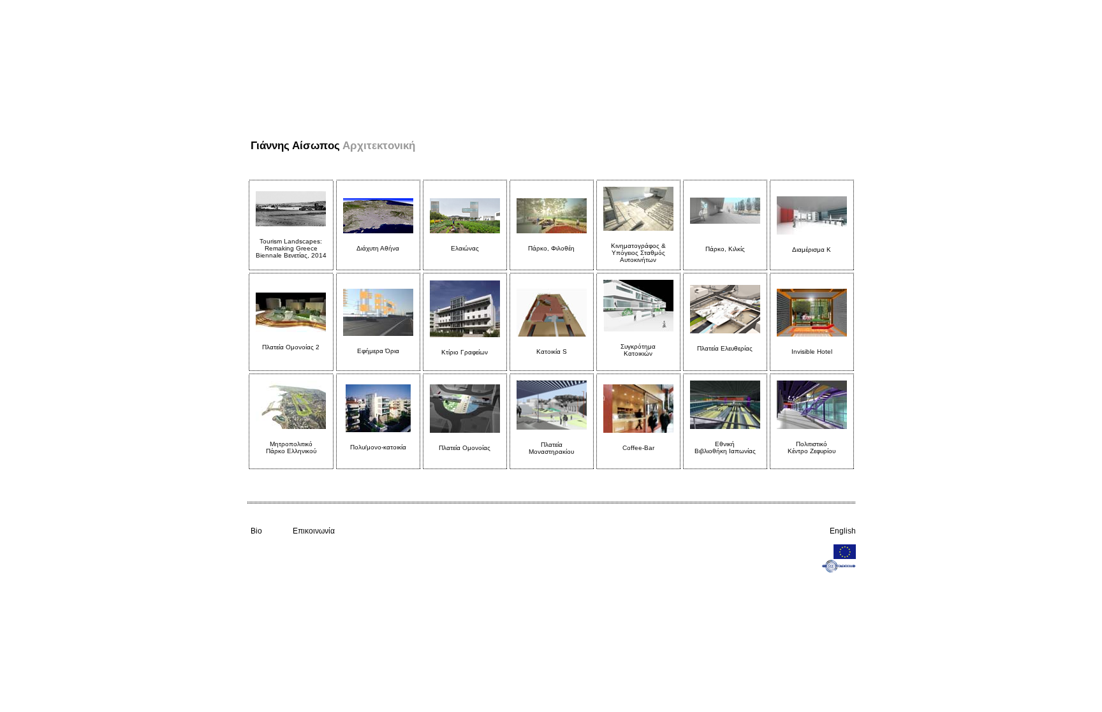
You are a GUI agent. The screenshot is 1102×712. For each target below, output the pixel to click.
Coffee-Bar (638, 447)
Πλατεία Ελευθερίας (725, 348)
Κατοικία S (551, 351)
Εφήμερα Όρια (378, 350)
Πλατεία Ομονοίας (464, 447)
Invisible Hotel (811, 351)
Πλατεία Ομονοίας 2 (291, 347)
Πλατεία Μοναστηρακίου (551, 448)
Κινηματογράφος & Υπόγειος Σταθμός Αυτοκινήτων (638, 252)
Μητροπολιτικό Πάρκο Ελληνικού (291, 447)
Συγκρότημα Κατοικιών (638, 350)
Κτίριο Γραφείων (464, 352)
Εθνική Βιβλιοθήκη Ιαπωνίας (725, 447)
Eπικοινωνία (314, 531)
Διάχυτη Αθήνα (377, 248)
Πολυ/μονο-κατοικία (378, 451)
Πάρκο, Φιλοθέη (551, 248)
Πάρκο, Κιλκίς (725, 248)
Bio (256, 531)
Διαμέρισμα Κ (811, 249)
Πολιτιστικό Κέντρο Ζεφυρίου (811, 447)
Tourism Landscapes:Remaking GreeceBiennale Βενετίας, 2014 (291, 248)
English (843, 531)
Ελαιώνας (465, 248)
